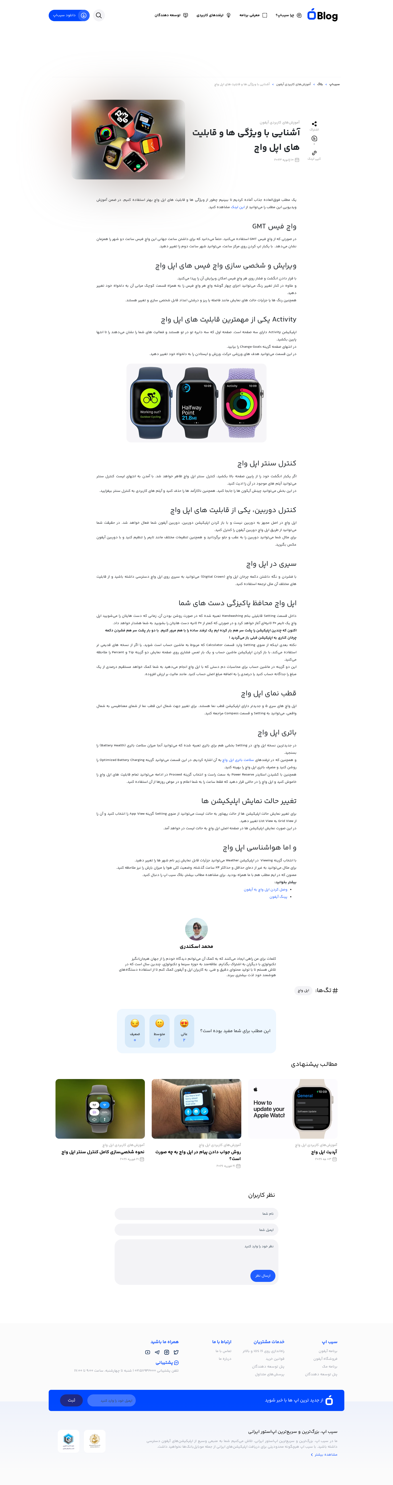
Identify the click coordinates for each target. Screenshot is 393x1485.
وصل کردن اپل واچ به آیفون (265, 890)
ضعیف (135, 1034)
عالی (184, 1034)
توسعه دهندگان (168, 15)
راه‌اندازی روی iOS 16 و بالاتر (264, 1351)
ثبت (71, 1400)
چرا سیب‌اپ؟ (285, 15)
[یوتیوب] (147, 1352)
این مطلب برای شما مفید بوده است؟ (235, 1031)
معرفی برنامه (249, 15)
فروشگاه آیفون (325, 1359)
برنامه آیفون (328, 1351)
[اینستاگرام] (166, 1352)
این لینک (238, 207)
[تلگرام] (157, 1352)
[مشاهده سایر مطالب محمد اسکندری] (196, 929)
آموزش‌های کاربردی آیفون (280, 122)
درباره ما (225, 1359)
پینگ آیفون (278, 897)
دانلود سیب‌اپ (64, 15)
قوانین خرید (275, 1359)
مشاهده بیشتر (326, 1455)
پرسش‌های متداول (270, 1374)
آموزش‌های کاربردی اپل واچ (316, 1145)
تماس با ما (224, 1351)
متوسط (159, 1034)
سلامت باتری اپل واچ (238, 760)
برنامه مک (330, 1367)
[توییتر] (176, 1352)
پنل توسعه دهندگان (321, 1374)
